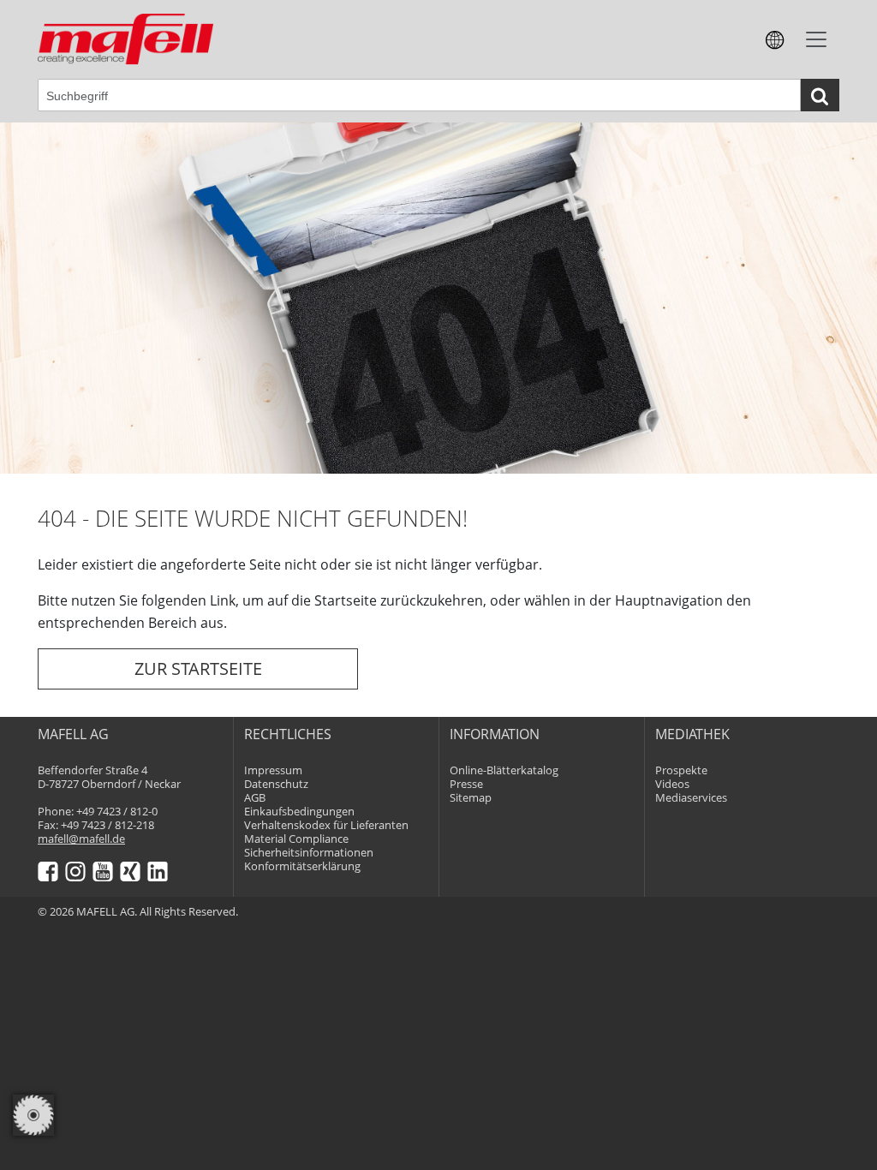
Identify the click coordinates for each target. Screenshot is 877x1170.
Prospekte (681, 770)
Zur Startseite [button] (198, 668)
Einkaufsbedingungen (299, 811)
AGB (254, 798)
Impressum (273, 770)
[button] (775, 38)
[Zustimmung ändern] (33, 1115)
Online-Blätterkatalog (504, 770)
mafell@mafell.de (81, 839)
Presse (466, 784)
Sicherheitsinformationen (308, 852)
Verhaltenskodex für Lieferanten (326, 825)
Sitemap (471, 798)
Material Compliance (296, 839)
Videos (672, 784)
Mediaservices (691, 798)
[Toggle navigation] (816, 39)
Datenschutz (276, 784)
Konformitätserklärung (302, 866)
